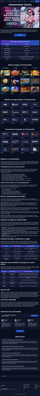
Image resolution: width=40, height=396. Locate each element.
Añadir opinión (34, 315)
